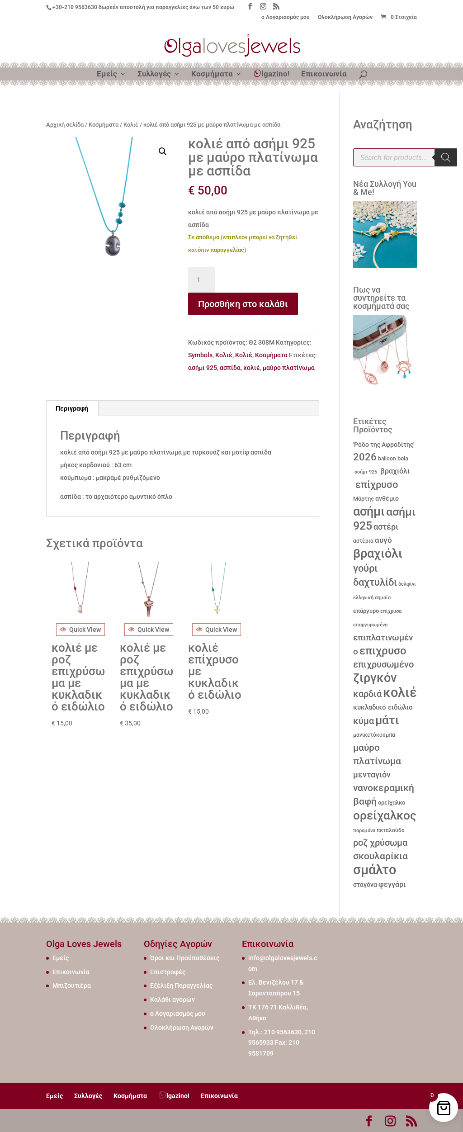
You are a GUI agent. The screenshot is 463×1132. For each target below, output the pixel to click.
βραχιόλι (394, 471)
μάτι (387, 720)
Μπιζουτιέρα (71, 985)
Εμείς (107, 74)
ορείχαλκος (384, 815)
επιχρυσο (382, 650)
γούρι (365, 568)
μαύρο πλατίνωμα (289, 367)
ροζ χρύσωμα (380, 843)
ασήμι (369, 511)
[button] (163, 151)
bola (402, 458)
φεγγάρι (392, 884)
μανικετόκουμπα (374, 735)
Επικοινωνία (324, 74)
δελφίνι (407, 584)
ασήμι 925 (202, 367)
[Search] (446, 157)
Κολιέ (130, 124)
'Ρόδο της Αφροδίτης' (383, 444)
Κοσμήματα (212, 74)
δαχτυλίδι (375, 582)
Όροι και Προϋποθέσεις (184, 957)
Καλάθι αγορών (172, 999)
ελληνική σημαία (372, 598)
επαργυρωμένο (370, 625)
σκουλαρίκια (380, 856)
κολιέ (251, 367)
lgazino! (275, 73)
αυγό (383, 540)
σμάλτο (374, 869)
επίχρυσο (375, 484)
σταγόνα (365, 884)
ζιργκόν (375, 678)
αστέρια (363, 541)
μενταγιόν (372, 774)
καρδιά (367, 694)
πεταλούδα (391, 830)
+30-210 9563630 (74, 7)
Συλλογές (154, 74)
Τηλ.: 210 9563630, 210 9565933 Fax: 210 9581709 (281, 1042)
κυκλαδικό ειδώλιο (383, 707)
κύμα (363, 720)
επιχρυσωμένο (383, 664)
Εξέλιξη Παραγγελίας (181, 985)
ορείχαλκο (391, 802)
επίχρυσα (391, 611)
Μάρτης (363, 498)
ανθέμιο (387, 498)
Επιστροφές (167, 972)
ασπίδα (230, 367)
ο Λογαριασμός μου (285, 17)
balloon (387, 458)
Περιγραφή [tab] (72, 408)
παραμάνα (364, 830)
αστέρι (385, 526)
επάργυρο (366, 610)
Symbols (200, 355)
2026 (365, 457)
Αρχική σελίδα (65, 124)
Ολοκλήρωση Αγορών (345, 17)
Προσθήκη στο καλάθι (243, 303)
